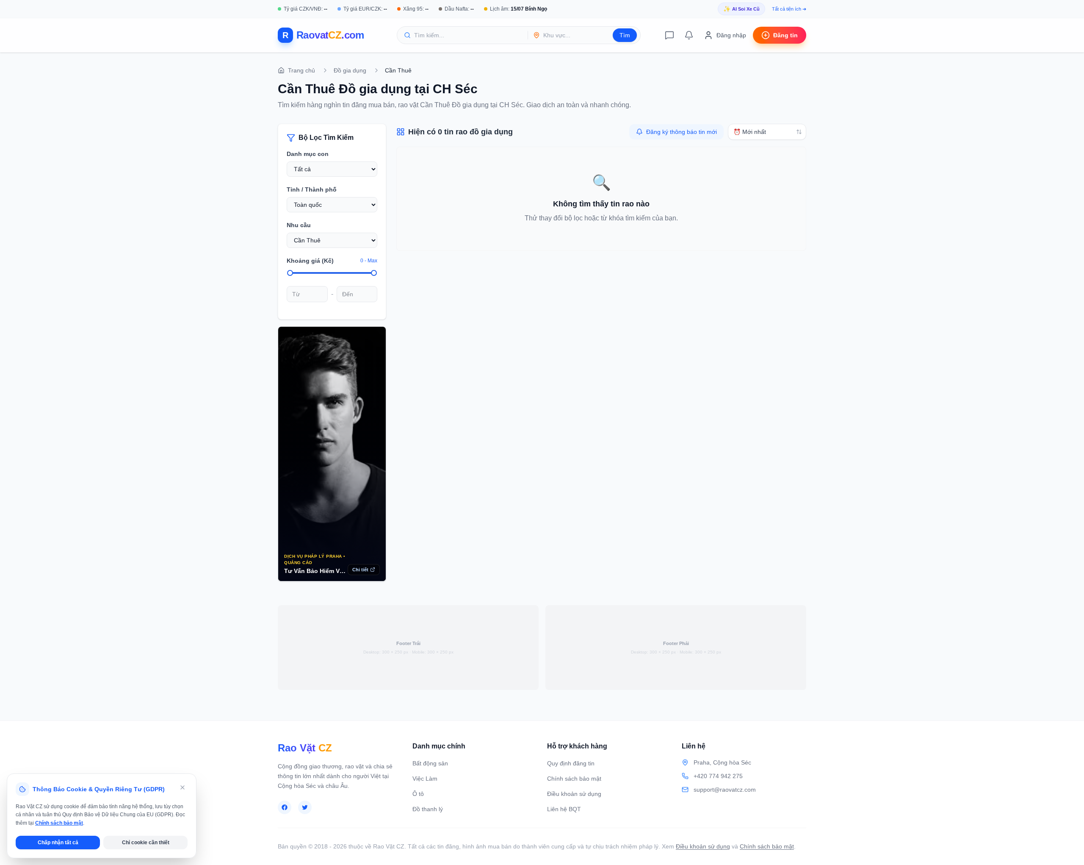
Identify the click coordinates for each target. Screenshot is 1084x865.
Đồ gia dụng (350, 70)
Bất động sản (430, 763)
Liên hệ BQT (564, 809)
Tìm (624, 35)
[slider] (290, 273)
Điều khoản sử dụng (574, 793)
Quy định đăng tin (571, 763)
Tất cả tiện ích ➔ (789, 8)
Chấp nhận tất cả (58, 843)
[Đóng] (182, 787)
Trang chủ (301, 70)
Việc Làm (424, 778)
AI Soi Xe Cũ (741, 9)
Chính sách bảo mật (574, 778)
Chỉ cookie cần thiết (145, 843)
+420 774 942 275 (718, 776)
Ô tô (418, 793)
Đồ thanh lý (427, 809)
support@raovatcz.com (725, 789)
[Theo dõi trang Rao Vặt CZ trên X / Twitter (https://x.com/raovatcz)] (305, 807)
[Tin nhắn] (669, 35)
